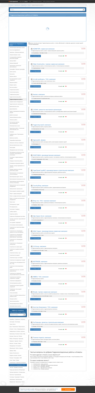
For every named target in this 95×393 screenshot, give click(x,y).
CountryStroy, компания (40, 185)
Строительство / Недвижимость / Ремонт (18, 365)
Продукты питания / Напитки (15, 355)
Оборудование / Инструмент (15, 345)
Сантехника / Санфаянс (15, 209)
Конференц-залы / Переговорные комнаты (16, 135)
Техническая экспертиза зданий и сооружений (16, 286)
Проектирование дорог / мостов (16, 176)
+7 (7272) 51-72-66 (36, 116)
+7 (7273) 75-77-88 (36, 132)
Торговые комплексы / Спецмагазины (17, 372)
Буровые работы (13, 76)
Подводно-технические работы (16, 160)
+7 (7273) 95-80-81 (36, 284)
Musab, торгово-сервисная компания (45, 292)
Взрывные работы (13, 82)
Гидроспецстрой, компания (42, 125)
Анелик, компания (39, 94)
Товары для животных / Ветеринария (17, 369)
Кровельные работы (14, 138)
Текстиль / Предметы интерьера (16, 367)
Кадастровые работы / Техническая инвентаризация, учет (17, 129)
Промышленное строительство (16, 188)
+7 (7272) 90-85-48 (36, 147)
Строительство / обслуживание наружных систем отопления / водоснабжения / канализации (16, 236)
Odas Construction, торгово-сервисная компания (48, 64)
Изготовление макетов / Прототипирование (14, 123)
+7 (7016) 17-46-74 (36, 268)
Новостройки (12, 147)
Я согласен (68, 389)
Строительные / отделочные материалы (18, 362)
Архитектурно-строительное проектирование (15, 66)
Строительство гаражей (14, 255)
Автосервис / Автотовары (15, 321)
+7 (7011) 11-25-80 (36, 299)
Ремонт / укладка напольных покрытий (17, 196)
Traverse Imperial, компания (42, 337)
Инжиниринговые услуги (15, 125)
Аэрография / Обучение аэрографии (17, 69)
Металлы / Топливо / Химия (15, 343)
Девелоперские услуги (14, 106)
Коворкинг (12, 131)
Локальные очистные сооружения (17, 142)
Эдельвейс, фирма (39, 140)
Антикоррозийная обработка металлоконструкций (15, 58)
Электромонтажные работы (15, 306)
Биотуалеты (12, 74)
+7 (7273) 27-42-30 (36, 344)
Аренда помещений (14, 63)
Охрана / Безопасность (14, 353)
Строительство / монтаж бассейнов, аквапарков (17, 228)
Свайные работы (13, 211)
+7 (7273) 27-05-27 (36, 56)
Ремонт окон (12, 202)
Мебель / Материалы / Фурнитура (16, 338)
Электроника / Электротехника (16, 379)
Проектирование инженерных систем (17, 179)
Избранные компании (37, 1)
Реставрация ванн (13, 206)
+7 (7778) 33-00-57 (36, 71)
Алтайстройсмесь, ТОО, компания (44, 79)
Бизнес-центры (13, 71)
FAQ (30, 1)
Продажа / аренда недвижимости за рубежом (17, 166)
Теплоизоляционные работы (15, 283)
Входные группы (13, 85)
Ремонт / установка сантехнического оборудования (17, 199)
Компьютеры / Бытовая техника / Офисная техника (18, 333)
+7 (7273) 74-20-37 (36, 192)
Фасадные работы (13, 298)
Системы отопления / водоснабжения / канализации (18, 219)
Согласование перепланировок (16, 224)
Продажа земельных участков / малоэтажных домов (16, 170)
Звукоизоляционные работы (15, 117)
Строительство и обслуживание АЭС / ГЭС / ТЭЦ (17, 263)
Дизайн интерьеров (14, 115)
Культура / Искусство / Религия (16, 336)
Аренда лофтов (13, 60)
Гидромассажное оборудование (16, 101)
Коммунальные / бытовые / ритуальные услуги (18, 331)
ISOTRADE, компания (40, 261)
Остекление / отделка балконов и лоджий (16, 158)
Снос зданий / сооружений (15, 222)
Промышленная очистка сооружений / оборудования (17, 185)
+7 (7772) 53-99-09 (36, 177)
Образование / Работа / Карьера (16, 348)
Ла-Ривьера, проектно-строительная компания (48, 322)
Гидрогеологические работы (15, 97)
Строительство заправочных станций (17, 260)
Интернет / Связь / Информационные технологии (18, 329)
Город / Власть (13, 324)
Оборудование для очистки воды (16, 150)
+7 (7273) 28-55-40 (36, 162)
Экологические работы (14, 301)
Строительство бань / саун (15, 252)
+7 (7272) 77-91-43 (36, 208)
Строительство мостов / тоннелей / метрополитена (17, 270)
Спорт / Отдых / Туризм (14, 360)
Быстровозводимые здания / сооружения (15, 79)
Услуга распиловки (13, 292)
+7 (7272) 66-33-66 (36, 101)
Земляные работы (13, 119)
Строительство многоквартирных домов (16, 266)
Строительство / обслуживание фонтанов (16, 240)
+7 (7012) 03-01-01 (36, 314)
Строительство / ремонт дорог (16, 246)
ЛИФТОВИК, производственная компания (46, 155)
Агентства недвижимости (15, 50)
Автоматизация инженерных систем (17, 47)
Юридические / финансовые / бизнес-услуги (18, 381)
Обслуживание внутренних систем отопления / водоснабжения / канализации (17, 153)
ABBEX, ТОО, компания (40, 277)
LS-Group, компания (39, 246)
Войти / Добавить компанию (49, 1)
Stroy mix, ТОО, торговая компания (44, 201)
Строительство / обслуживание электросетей (16, 243)
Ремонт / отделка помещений (16, 193)
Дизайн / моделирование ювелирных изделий (17, 112)
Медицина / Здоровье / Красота (16, 341)
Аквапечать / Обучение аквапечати (17, 52)
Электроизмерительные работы (16, 303)
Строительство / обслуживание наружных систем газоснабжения (16, 231)
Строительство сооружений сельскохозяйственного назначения (17, 274)
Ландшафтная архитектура (15, 140)
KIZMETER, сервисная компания (43, 49)
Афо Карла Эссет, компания (42, 216)
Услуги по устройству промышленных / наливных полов (18, 296)
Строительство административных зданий (17, 249)
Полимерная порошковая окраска (17, 163)
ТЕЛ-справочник (14, 1)
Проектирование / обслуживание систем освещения (16, 173)
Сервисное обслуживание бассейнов (17, 216)
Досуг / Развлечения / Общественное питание (18, 326)
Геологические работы (14, 92)
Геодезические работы (14, 89)
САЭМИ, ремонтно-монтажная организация (47, 109)
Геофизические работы (14, 94)
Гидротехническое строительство (16, 104)
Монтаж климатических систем (16, 145)
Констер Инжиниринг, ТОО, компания (45, 307)
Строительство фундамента (15, 280)
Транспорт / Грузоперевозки (15, 374)
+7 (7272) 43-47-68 (36, 253)
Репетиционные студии (14, 204)
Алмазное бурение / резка (15, 54)
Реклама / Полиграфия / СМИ (16, 357)
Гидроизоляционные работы (16, 99)
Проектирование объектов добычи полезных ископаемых (17, 182)
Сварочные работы (14, 214)
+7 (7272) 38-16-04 (36, 86)
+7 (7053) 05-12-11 (36, 223)
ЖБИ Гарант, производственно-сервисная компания (50, 231)
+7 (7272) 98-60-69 (36, 329)
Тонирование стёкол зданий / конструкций (16, 289)
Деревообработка (13, 109)
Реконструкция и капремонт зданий (17, 191)
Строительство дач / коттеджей (16, 257)
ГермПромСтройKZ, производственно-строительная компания (53, 170)
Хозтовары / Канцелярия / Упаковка (17, 377)
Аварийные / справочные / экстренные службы (18, 319)
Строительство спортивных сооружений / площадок (15, 277)
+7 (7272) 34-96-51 (36, 238)
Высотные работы (13, 87)
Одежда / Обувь (13, 350)
